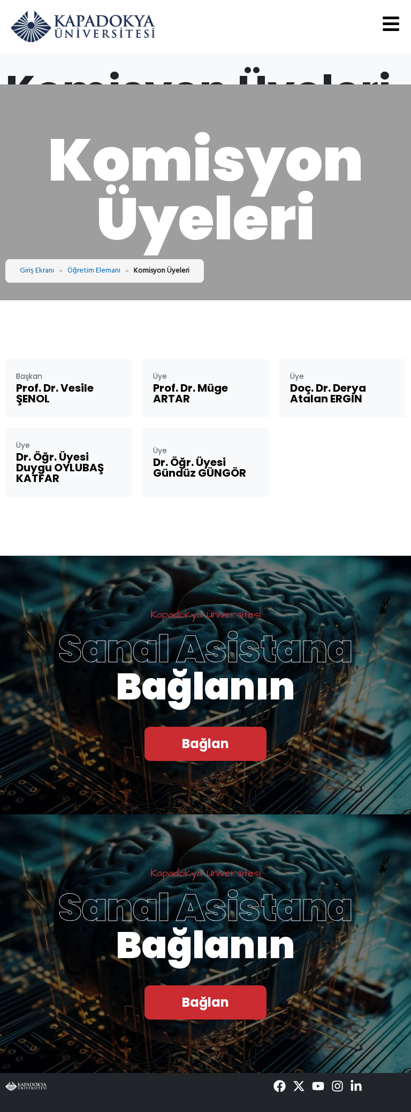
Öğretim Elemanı (93, 271)
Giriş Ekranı (37, 271)
